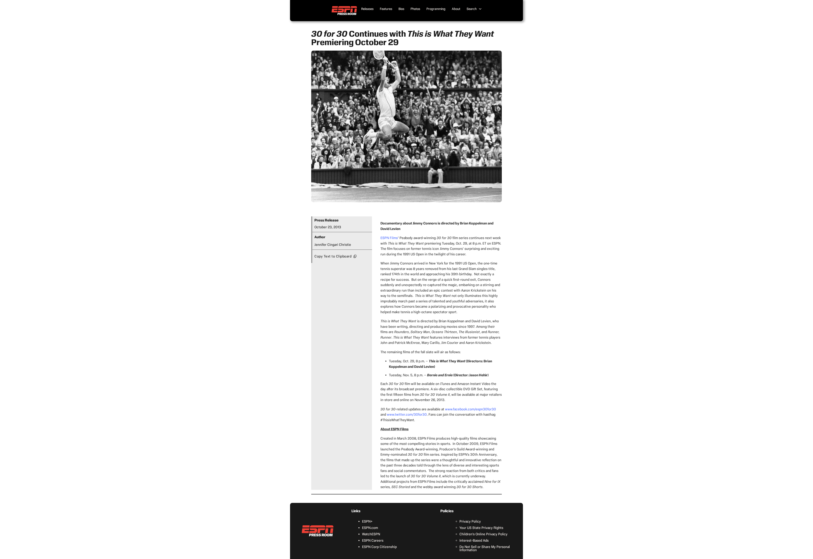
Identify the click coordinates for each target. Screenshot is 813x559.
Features (386, 9)
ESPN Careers (372, 540)
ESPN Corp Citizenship (379, 547)
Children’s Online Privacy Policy (483, 534)
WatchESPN (371, 534)
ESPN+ (367, 521)
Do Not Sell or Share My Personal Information (484, 548)
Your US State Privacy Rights (481, 528)
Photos (415, 9)
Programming (435, 9)
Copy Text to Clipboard (332, 256)
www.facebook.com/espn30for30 (470, 409)
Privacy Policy (470, 521)
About (456, 9)
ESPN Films (389, 238)
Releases (367, 9)
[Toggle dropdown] (480, 8)
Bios (401, 9)
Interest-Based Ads (474, 540)
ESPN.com (370, 528)
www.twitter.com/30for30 (407, 414)
